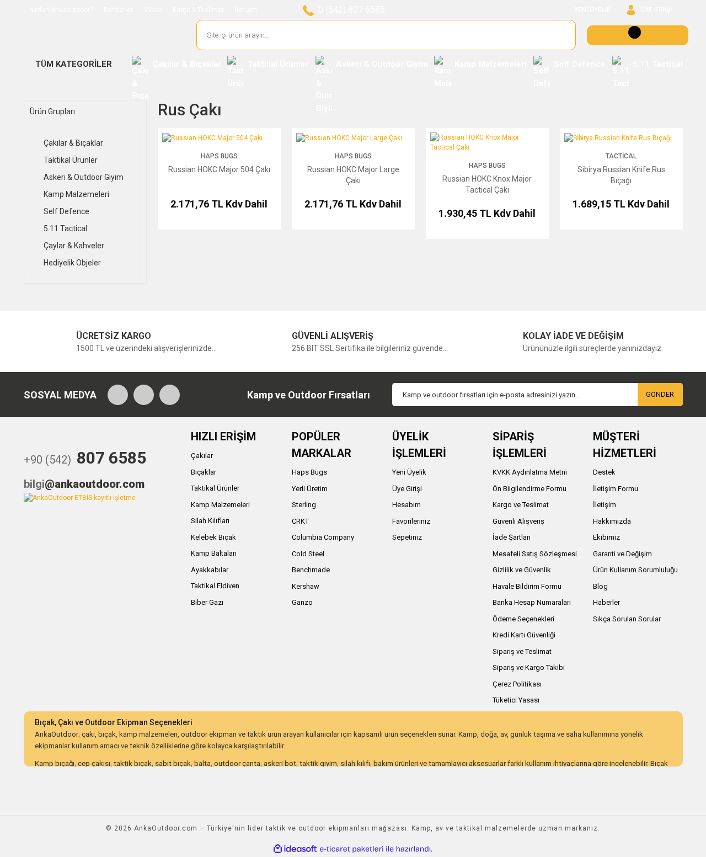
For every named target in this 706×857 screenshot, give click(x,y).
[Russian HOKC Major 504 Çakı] (212, 137)
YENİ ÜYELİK (592, 10)
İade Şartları (512, 537)
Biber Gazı (207, 602)
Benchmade (311, 570)
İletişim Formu (615, 489)
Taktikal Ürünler (215, 488)
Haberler (606, 602)
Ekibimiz (606, 537)
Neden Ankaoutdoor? (61, 10)
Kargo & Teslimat (198, 10)
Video (153, 10)
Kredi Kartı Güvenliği (524, 635)
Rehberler (118, 10)
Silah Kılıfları (210, 521)
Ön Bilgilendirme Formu (529, 489)
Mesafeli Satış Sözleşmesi (535, 554)
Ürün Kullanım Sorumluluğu (635, 570)
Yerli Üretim (310, 489)
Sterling (304, 505)
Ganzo (302, 602)
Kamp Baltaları (214, 553)
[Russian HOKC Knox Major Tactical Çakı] (487, 142)
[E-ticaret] (351, 849)
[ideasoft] (295, 849)
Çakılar (202, 455)
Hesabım (406, 505)
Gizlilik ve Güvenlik (522, 570)
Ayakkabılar (209, 570)
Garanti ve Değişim (622, 554)
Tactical (621, 156)
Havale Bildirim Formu (527, 586)
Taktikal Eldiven (215, 586)
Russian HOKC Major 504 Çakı (219, 169)
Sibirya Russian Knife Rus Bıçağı (621, 175)
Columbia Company (323, 537)
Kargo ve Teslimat (521, 505)
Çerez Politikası (517, 684)
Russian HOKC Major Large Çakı (353, 175)
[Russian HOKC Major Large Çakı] (349, 137)
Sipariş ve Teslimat (522, 651)
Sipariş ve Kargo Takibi (529, 667)
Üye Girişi (407, 489)
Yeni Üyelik (409, 472)
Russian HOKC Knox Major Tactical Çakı (487, 184)
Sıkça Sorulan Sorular (627, 619)
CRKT (300, 521)
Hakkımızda (612, 521)
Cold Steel (308, 554)
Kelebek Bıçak (213, 537)
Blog (600, 586)
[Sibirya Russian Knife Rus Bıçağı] (618, 137)
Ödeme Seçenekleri (523, 619)
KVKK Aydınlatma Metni (530, 472)
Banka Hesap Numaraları (532, 602)
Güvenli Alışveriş (518, 521)
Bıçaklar (203, 472)
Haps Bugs (219, 156)
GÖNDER (660, 394)
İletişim (246, 10)
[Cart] (637, 35)
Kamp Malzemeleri (220, 505)
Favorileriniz (411, 521)
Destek (604, 472)
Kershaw (305, 586)
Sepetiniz (407, 537)
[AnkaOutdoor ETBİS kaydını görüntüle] (80, 497)
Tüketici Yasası (516, 700)
